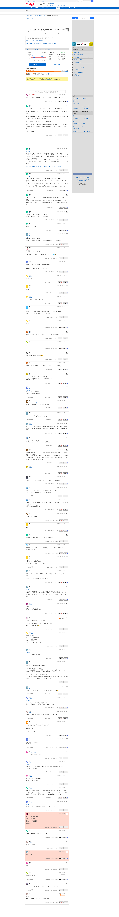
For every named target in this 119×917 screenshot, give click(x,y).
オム (30, 95)
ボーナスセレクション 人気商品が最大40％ (57, 5)
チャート (31, 49)
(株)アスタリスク (77, 101)
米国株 (36, 7)
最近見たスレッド (29, 18)
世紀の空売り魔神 (32, 752)
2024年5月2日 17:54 (61, 686)
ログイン (45, 5)
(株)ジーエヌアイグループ (80, 67)
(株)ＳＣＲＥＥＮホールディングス (81, 131)
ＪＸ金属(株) (77, 69)
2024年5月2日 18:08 (61, 603)
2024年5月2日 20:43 (61, 373)
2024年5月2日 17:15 (61, 751)
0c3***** (30, 287)
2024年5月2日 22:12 (61, 320)
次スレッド (66, 46)
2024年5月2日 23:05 (61, 223)
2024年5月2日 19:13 (61, 499)
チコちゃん (31, 249)
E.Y (29, 814)
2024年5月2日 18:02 (61, 632)
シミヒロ (31, 363)
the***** (30, 698)
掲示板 (58, 7)
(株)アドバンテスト (78, 121)
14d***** (30, 863)
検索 (92, 1)
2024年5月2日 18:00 (61, 649)
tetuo (30, 535)
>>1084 (28, 237)
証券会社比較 (64, 7)
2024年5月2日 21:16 (61, 341)
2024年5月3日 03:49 (61, 94)
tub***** (30, 618)
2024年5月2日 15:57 (61, 883)
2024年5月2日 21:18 (61, 331)
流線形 (30, 842)
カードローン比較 (84, 7)
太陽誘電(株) (76, 128)
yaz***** (30, 388)
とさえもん (31, 438)
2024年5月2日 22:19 (61, 285)
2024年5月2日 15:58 (61, 872)
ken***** (30, 308)
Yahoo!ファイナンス (79, 177)
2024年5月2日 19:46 (61, 423)
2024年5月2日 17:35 (61, 697)
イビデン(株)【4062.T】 (38, 15)
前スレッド (60, 46)
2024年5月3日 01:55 (61, 105)
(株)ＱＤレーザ (77, 103)
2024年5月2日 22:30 (61, 275)
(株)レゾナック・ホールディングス (81, 115)
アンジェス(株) (77, 62)
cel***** (30, 894)
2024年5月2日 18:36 (61, 556)
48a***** (30, 831)
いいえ (65, 101)
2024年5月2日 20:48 (61, 362)
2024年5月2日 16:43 (61, 801)
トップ (27, 7)
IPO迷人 (30, 712)
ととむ (30, 802)
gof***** (30, 235)
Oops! (30, 332)
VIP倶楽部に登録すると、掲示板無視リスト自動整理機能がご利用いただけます (41, 43)
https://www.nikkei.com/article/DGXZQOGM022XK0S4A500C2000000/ (43, 166)
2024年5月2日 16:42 (61, 813)
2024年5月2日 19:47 (61, 412)
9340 (30, 478)
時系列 (36, 49)
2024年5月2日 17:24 (61, 738)
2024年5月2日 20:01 (61, 386)
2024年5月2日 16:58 (61, 775)
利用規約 (81, 180)
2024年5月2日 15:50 (61, 893)
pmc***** (30, 604)
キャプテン (31, 450)
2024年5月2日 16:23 (61, 841)
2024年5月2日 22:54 (61, 233)
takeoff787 (31, 633)
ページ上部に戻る (82, 173)
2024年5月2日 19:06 (61, 523)
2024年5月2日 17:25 (61, 721)
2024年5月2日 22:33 (61, 261)
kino (29, 149)
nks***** (30, 852)
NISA (78, 7)
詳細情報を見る (56, 64)
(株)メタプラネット (78, 54)
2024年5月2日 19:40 (61, 449)
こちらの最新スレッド (49, 79)
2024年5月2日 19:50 (61, 400)
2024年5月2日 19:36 (61, 466)
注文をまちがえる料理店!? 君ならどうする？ (35, 1)
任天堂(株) (76, 75)
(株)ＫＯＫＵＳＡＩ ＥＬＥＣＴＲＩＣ (83, 108)
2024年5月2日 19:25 (61, 476)
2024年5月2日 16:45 (61, 787)
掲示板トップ (28, 10)
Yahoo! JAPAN (70, 1)
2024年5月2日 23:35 (61, 194)
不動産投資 (71, 7)
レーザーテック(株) (78, 126)
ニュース (53, 7)
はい (60, 101)
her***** (30, 276)
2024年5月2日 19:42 (61, 437)
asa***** (30, 788)
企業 (49, 49)
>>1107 (28, 177)
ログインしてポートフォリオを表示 (42, 12)
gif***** (30, 688)
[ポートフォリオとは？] (33, 13)
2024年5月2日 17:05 (61, 761)
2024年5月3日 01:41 (61, 148)
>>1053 (28, 652)
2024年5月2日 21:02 (61, 352)
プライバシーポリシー (78, 179)
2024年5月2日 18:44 (61, 544)
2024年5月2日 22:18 (61, 296)
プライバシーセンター (87, 179)
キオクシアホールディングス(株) (82, 57)
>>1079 (28, 390)
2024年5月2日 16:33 (61, 830)
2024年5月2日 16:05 (61, 851)
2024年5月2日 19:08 (61, 513)
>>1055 (28, 589)
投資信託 (48, 7)
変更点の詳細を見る (39, 40)
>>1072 (28, 310)
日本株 (32, 7)
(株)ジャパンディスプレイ (79, 98)
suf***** (30, 467)
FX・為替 (42, 7)
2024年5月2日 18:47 (61, 534)
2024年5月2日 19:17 (61, 487)
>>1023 (28, 764)
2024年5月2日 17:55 (61, 661)
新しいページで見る (30, 40)
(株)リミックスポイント (79, 72)
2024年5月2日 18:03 (61, 617)
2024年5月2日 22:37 (61, 247)
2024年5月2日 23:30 (61, 211)
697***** (30, 776)
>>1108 (28, 151)
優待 (45, 49)
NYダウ (75, 64)
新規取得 (52, 3)
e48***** (30, 740)
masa (30, 262)
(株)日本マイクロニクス (79, 123)
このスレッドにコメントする (38, 64)
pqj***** (30, 558)
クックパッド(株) (78, 59)
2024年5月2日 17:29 (61, 711)
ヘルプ (75, 1)
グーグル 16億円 (88, 1)
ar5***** (30, 873)
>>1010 (28, 804)
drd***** (30, 723)
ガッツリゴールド (32, 342)
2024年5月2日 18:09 (61, 586)
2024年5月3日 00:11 (61, 173)
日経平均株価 (77, 52)
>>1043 (28, 700)
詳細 (27, 49)
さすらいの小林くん (33, 402)
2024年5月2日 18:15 (61, 570)
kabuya (30, 106)
